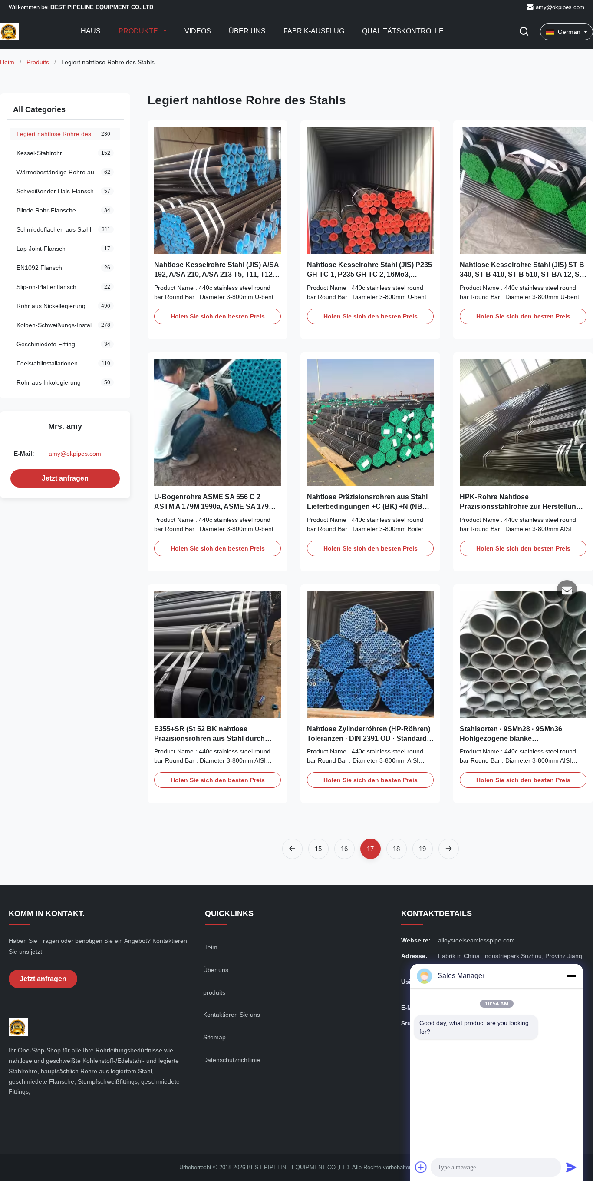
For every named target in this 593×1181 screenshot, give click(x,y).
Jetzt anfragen (65, 478)
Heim (7, 62)
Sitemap (214, 1037)
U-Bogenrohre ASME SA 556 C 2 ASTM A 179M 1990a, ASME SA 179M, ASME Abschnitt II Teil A (215, 506)
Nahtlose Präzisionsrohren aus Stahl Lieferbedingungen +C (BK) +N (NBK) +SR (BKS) (368, 506)
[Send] (571, 1167)
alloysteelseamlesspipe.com (476, 940)
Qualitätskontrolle (403, 31)
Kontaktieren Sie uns (231, 1014)
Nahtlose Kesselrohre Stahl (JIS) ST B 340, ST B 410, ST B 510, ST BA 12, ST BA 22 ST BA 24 (522, 274)
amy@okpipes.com (560, 7)
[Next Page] (448, 849)
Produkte (139, 31)
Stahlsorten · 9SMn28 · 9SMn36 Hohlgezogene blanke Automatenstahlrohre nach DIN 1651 (520, 738)
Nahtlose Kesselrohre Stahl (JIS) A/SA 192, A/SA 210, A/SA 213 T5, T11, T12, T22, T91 (216, 274)
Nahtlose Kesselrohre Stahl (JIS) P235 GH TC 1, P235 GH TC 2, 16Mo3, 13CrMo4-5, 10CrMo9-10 (369, 274)
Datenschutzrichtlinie (231, 1059)
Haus (91, 31)
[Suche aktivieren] (524, 32)
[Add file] (421, 1167)
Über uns (247, 31)
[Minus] (571, 976)
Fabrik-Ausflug (313, 31)
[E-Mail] (567, 590)
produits (214, 992)
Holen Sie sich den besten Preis (218, 316)
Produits (37, 62)
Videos (197, 31)
